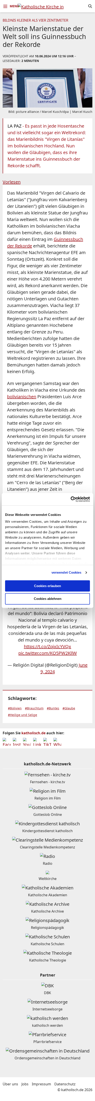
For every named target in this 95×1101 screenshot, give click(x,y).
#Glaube (69, 708)
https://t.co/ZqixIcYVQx (47, 646)
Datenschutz (65, 1084)
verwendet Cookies (66, 572)
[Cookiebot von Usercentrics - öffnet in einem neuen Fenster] (70, 499)
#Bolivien (15, 708)
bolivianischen (21, 397)
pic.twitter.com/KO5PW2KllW (47, 653)
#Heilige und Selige (22, 715)
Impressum (41, 1084)
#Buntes (53, 708)
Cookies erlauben (47, 586)
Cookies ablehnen (47, 599)
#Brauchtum (34, 708)
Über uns (10, 1084)
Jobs (24, 1084)
